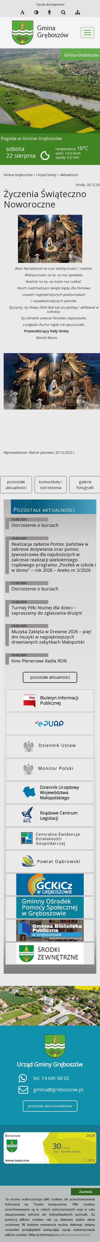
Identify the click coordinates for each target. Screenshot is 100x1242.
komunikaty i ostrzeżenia (50, 484)
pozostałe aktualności (16, 484)
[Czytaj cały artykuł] (50, 238)
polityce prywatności (74, 1235)
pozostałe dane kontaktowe (50, 1106)
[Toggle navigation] (87, 32)
